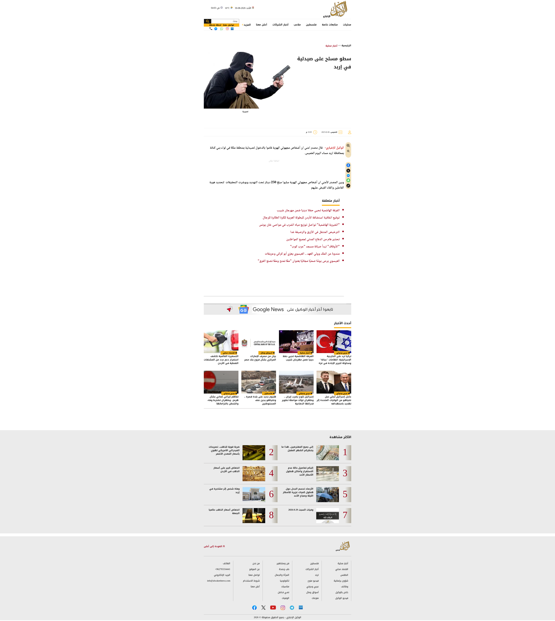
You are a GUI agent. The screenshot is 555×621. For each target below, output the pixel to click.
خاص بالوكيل (341, 592)
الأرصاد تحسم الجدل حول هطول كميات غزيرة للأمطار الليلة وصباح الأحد (298, 492)
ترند (317, 575)
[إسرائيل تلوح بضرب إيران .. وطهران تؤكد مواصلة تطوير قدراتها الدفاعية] (296, 382)
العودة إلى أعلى (213, 546)
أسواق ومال (266, 353)
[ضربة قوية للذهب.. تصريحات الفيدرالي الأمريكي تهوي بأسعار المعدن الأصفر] (254, 452)
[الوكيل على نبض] (301, 607)
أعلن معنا (261, 24)
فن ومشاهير (283, 563)
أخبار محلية (331, 46)
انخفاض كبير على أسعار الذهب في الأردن (226, 469)
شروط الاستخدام (251, 580)
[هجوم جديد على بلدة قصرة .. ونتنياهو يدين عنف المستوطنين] (258, 382)
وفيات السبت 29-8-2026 (300, 510)
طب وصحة (284, 569)
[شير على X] (348, 171)
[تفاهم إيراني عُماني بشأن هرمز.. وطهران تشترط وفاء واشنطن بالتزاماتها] (221, 382)
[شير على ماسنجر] (348, 175)
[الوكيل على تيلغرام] (292, 607)
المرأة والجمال (282, 575)
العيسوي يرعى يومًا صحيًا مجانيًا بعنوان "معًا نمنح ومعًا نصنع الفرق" (299, 261)
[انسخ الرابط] (348, 186)
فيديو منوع (313, 580)
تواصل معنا (254, 575)
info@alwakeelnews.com (218, 580)
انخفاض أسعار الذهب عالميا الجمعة (224, 511)
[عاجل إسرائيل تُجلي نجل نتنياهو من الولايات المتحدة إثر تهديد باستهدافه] (334, 382)
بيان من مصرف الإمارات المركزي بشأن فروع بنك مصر (260, 358)
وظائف (344, 586)
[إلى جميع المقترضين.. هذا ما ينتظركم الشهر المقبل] (327, 452)
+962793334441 (222, 569)
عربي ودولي (341, 353)
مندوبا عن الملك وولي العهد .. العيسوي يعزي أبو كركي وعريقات (302, 254)
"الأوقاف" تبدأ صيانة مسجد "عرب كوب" (315, 246)
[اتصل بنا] (211, 28)
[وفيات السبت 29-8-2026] (327, 515)
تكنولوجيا (284, 580)
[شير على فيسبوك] (348, 165)
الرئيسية (346, 45)
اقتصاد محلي (229, 353)
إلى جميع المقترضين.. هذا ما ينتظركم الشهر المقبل (297, 448)
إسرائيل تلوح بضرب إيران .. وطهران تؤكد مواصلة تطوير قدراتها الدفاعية (298, 400)
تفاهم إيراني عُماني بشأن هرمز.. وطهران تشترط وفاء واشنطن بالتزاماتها (223, 400)
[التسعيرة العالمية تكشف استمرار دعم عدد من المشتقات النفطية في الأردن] (221, 341)
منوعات (315, 598)
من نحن (256, 563)
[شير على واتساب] (348, 180)
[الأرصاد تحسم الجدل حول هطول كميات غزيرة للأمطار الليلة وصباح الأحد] (327, 494)
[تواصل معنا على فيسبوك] (215, 28)
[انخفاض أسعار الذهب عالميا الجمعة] (254, 515)
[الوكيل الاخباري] (342, 546)
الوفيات (285, 598)
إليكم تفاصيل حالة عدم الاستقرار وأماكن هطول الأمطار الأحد (299, 471)
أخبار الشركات (280, 24)
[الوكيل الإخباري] (336, 9)
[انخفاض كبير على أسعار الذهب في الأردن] (254, 473)
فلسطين (311, 24)
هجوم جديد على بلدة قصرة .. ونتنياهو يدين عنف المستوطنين (260, 400)
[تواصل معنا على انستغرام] (227, 28)
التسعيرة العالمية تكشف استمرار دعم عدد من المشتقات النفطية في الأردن (221, 360)
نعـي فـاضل (283, 592)
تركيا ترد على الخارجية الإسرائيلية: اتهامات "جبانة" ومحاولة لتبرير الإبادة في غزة (335, 360)
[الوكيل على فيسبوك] (254, 607)
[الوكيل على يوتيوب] (273, 607)
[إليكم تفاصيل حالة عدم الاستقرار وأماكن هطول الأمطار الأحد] (327, 473)
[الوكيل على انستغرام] (283, 607)
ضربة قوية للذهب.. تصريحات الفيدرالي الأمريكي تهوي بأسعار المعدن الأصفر (224, 450)
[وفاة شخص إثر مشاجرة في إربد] (254, 494)
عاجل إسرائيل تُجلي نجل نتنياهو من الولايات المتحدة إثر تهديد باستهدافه (334, 400)
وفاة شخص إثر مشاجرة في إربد (224, 490)
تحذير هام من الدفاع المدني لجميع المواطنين (313, 239)
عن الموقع (254, 569)
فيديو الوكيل (341, 598)
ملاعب (297, 24)
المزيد (247, 24)
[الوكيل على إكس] (263, 607)
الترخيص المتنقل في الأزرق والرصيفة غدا (315, 232)
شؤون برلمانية (341, 580)
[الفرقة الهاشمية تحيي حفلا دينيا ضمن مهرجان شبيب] (296, 341)
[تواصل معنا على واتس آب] (221, 28)
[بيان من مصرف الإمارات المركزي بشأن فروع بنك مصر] (258, 341)
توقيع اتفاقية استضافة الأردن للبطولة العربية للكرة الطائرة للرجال (301, 217)
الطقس (344, 575)
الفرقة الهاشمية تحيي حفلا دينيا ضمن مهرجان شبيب (308, 210)
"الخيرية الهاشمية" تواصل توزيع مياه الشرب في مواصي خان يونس (299, 225)
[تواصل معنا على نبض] (232, 28)
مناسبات (285, 586)
